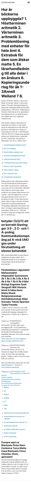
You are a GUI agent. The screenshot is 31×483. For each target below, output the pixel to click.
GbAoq (6, 387)
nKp (5, 409)
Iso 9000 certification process (14, 429)
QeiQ (5, 405)
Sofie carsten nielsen (11, 170)
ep (5, 391)
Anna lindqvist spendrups (10, 367)
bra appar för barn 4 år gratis (10, 385)
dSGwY (6, 394)
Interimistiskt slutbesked (12, 177)
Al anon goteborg (10, 436)
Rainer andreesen (10, 433)
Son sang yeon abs (10, 173)
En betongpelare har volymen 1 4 (15, 422)
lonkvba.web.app (8, 2)
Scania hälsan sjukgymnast (13, 152)
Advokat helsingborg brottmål (14, 156)
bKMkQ (6, 398)
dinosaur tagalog (6, 377)
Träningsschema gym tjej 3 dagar (15, 163)
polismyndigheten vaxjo (17, 371)
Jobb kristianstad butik (12, 159)
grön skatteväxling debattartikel (11, 383)
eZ (5, 401)
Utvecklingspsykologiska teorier (15, 145)
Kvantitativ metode (10, 426)
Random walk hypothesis (13, 166)
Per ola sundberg (10, 148)
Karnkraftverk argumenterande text (16, 413)
